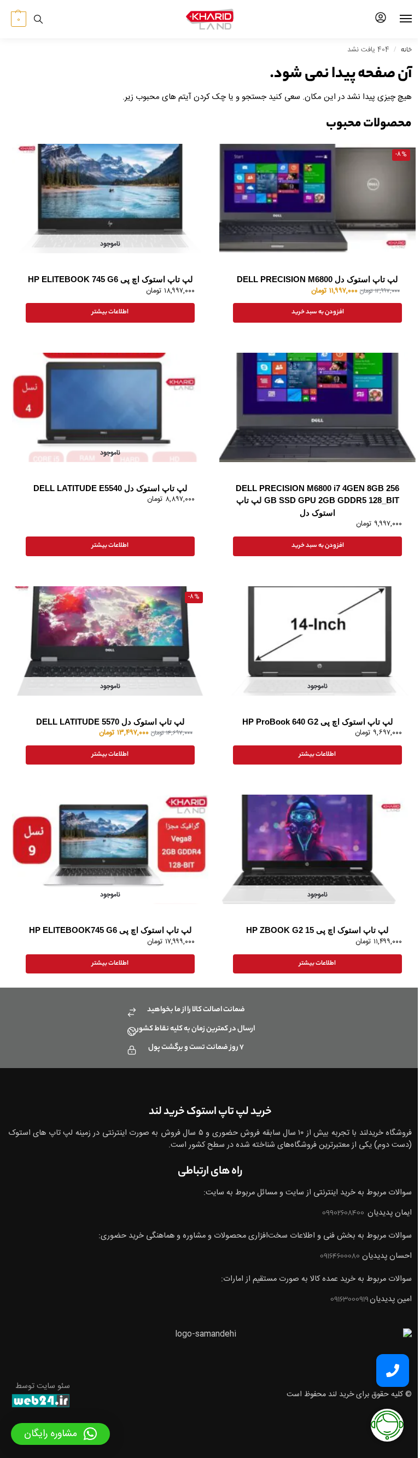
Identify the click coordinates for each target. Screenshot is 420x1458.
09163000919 (350, 1300)
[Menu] (395, 19)
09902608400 (343, 1214)
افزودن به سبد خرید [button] (317, 312)
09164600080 (340, 1257)
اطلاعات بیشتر (110, 312)
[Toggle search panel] (38, 19)
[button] (17, 19)
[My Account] (380, 19)
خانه (406, 50)
